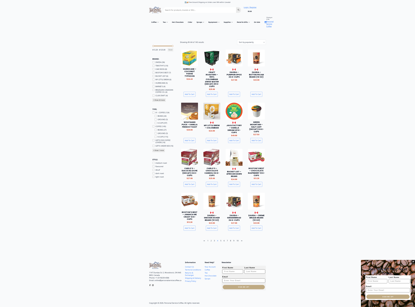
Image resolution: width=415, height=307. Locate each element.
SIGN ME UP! (388, 297)
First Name (371, 277)
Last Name (394, 277)
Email (369, 286)
